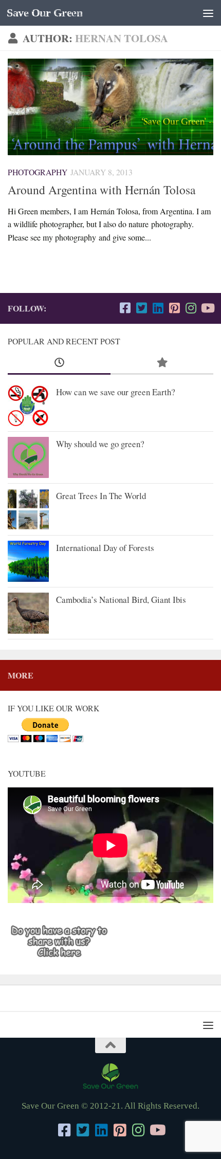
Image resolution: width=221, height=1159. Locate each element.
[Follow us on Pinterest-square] (174, 308)
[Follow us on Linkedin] (158, 308)
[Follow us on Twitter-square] (141, 308)
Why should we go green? (100, 444)
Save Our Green (44, 13)
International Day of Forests (105, 548)
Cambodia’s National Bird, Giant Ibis (121, 599)
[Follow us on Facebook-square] (125, 308)
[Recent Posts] (59, 363)
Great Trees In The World (101, 496)
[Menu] (208, 13)
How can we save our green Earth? (115, 392)
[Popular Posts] (161, 363)
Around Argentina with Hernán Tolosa (101, 189)
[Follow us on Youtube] (207, 308)
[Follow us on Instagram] (191, 308)
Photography (37, 172)
